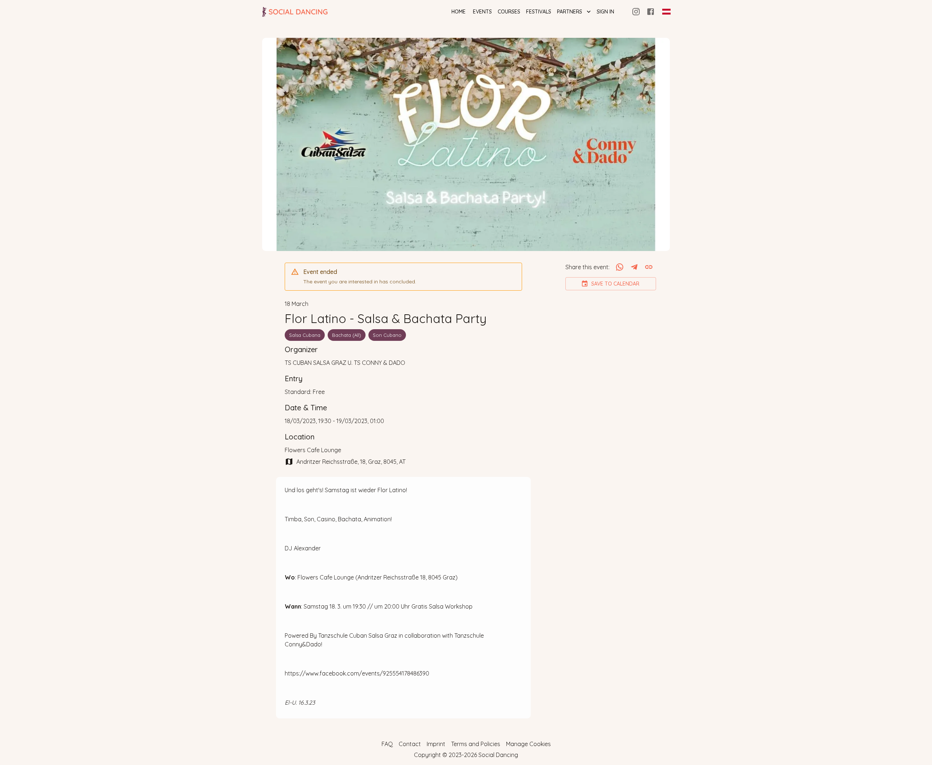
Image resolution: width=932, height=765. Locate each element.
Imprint (436, 744)
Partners (569, 11)
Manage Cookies (528, 744)
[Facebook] (650, 11)
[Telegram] (634, 267)
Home (458, 11)
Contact (410, 744)
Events (482, 11)
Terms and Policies (475, 744)
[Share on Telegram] (634, 267)
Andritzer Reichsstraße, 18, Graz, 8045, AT (351, 461)
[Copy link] (648, 267)
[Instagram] (636, 11)
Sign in (605, 11)
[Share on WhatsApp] (619, 267)
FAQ (387, 744)
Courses (509, 11)
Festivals (538, 11)
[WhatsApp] (619, 267)
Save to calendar (615, 283)
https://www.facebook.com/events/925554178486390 (357, 673)
